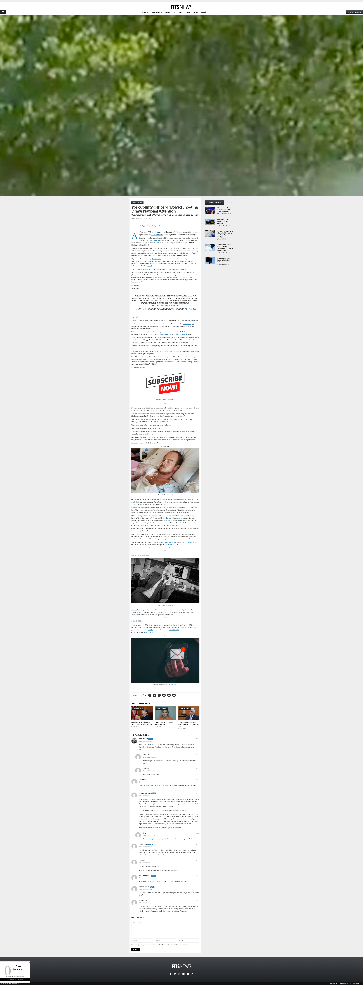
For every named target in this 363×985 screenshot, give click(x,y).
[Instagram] (180, 974)
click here (171, 544)
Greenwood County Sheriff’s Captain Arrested (223, 221)
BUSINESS (145, 12)
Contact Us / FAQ (333, 983)
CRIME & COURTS (157, 12)
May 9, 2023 (191, 308)
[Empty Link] (231, 202)
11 (151, 218)
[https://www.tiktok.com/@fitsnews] (192, 974)
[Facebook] (172, 974)
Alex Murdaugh (156, 240)
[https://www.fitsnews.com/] (181, 7)
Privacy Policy (356, 983)
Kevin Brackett (173, 499)
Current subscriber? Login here (15, 979)
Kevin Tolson (166, 518)
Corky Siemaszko (181, 334)
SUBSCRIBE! (171, 399)
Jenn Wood (183, 728)
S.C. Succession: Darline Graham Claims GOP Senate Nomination (224, 209)
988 (146, 544)
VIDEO (188, 12)
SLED (149, 266)
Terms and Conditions (345, 983)
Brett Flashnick (168, 605)
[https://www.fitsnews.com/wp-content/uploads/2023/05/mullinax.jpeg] (165, 470)
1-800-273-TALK (191, 542)
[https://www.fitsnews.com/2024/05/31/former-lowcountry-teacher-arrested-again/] (165, 713)
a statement (180, 518)
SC (174, 12)
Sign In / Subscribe (355, 12)
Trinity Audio (150, 226)
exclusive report (188, 324)
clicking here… (173, 684)
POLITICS (167, 12)
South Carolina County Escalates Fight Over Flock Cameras (224, 260)
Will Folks (136, 218)
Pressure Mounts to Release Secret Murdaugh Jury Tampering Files (188, 724)
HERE (150, 630)
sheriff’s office (156, 259)
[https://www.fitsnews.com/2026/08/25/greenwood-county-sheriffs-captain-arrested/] (210, 222)
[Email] (189, 974)
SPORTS (181, 12)
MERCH (196, 12)
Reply (197, 738)
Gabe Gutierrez (165, 334)
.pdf (156, 263)
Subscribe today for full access (15, 977)
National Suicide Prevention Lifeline (164, 542)
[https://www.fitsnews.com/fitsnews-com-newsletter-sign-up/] (165, 660)
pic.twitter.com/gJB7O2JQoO (165, 305)
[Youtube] (184, 974)
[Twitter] (176, 974)
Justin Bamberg (156, 234)
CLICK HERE (174, 630)
